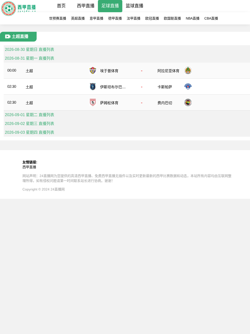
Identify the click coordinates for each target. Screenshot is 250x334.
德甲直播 (115, 18)
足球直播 (110, 5)
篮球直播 (134, 5)
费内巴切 (164, 103)
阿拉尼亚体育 (168, 71)
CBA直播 (211, 18)
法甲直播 (133, 18)
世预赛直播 (57, 18)
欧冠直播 (152, 18)
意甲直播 (96, 18)
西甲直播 (85, 5)
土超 (29, 71)
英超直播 (78, 18)
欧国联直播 (172, 18)
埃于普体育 (109, 71)
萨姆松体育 (109, 103)
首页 (61, 5)
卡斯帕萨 (164, 87)
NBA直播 (192, 18)
